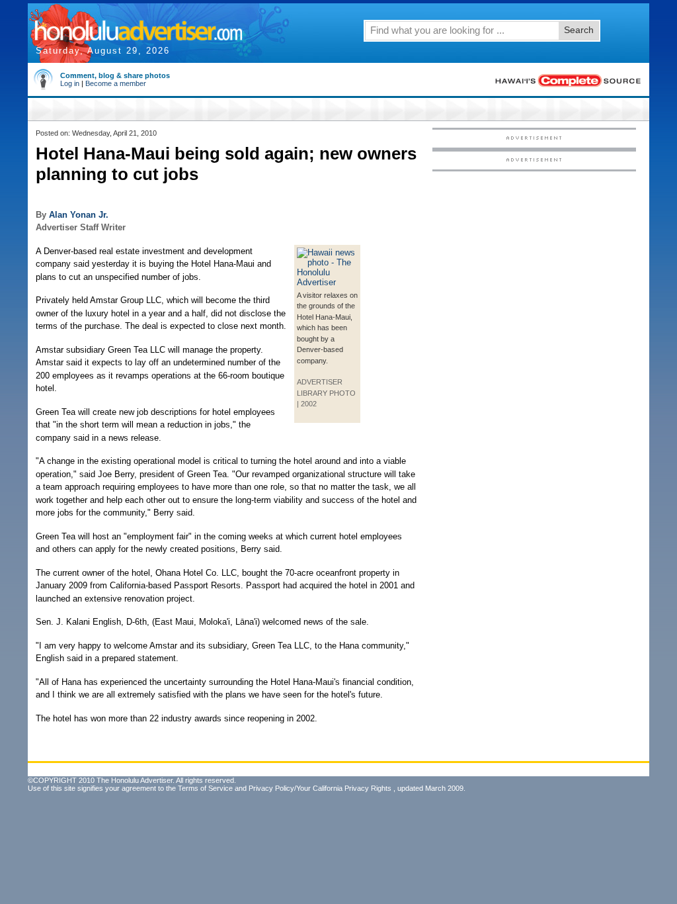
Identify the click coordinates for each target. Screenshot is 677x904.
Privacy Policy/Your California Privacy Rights (320, 788)
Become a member (115, 83)
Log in (69, 83)
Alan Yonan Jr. (78, 215)
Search (579, 29)
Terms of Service (205, 788)
